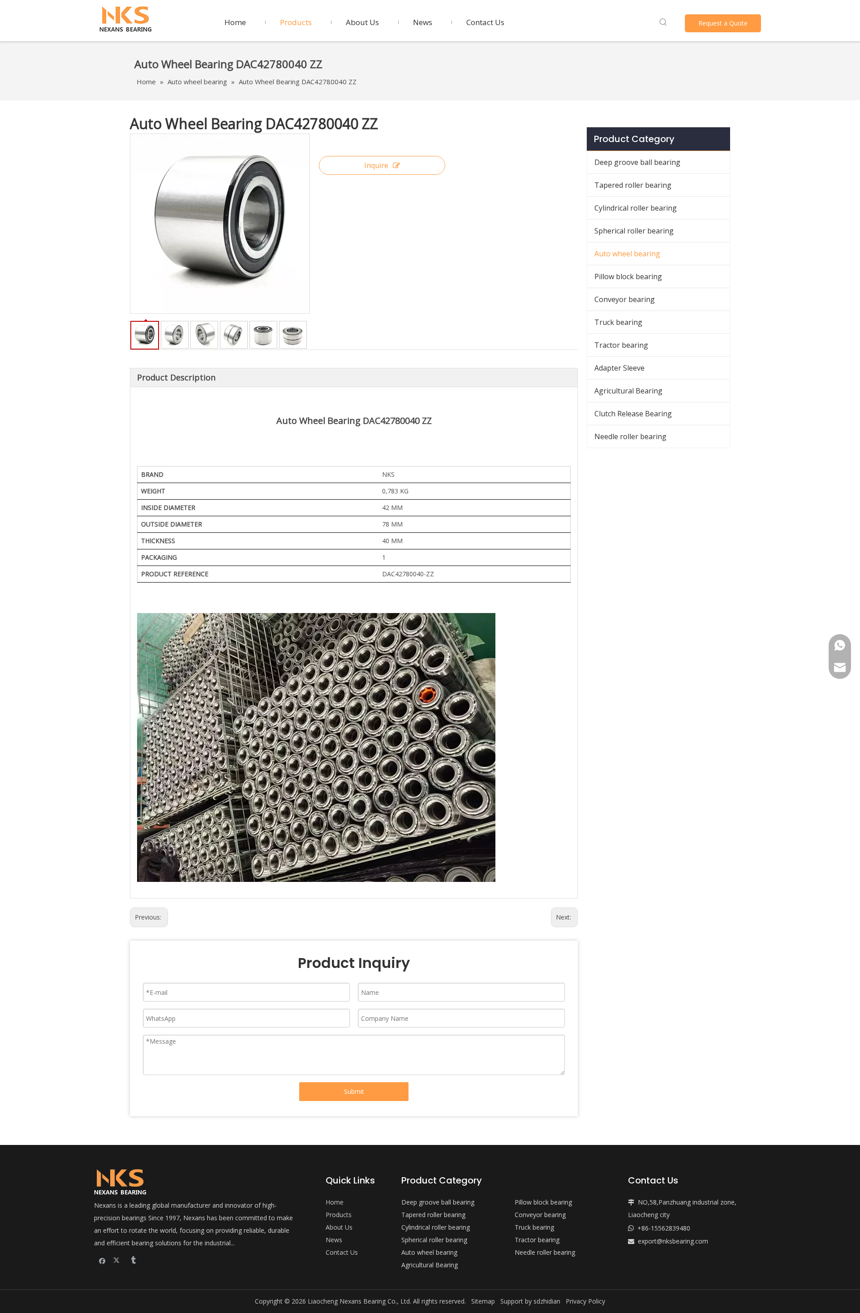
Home (335, 1202)
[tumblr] (132, 1260)
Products (339, 1214)
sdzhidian (546, 1301)
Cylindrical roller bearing (635, 208)
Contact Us (342, 1252)
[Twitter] (117, 1260)
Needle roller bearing (630, 436)
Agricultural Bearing (628, 391)
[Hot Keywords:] (663, 22)
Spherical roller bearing (634, 231)
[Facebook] (102, 1260)
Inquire (376, 165)
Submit (354, 1091)
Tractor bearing (621, 345)
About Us (339, 1227)
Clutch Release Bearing (633, 414)
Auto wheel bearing (627, 254)
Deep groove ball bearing (637, 162)
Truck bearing (618, 322)
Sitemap (483, 1301)
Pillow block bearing (628, 276)
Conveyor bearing (624, 299)
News (334, 1239)
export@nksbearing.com (673, 1241)
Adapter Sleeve (619, 368)
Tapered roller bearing (632, 185)
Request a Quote (723, 23)
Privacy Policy (585, 1301)
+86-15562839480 (663, 1228)
